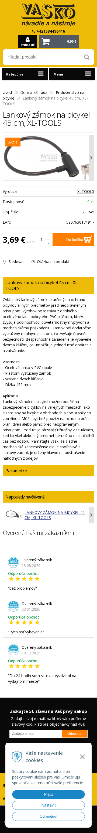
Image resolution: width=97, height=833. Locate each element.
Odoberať (74, 734)
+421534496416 (51, 31)
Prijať (48, 794)
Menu (58, 74)
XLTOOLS (85, 191)
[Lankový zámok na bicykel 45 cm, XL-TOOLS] (48, 158)
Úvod (7, 92)
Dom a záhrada (33, 92)
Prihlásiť (27, 45)
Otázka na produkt (52, 261)
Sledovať (16, 261)
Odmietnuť (49, 816)
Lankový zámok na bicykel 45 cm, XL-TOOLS (55, 515)
